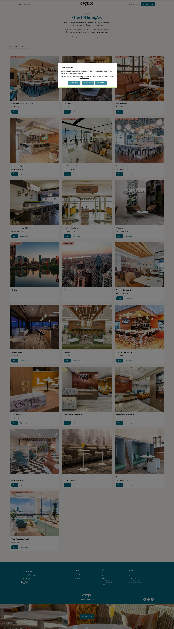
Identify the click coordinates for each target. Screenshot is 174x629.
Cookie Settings (74, 82)
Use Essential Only (88, 82)
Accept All (101, 82)
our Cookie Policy (84, 77)
